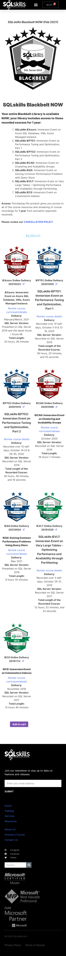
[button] (36, 5)
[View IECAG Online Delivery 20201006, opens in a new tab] (57, 406)
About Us (10, 829)
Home (8, 805)
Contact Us (11, 839)
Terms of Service (35, 945)
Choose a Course (15, 834)
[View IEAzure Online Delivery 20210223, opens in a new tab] (24, 284)
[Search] (28, 865)
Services (9, 816)
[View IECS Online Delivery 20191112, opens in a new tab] (23, 661)
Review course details (49, 316)
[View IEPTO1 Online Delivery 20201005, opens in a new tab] (57, 284)
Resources (11, 821)
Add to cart (19, 724)
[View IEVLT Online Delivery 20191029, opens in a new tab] (56, 529)
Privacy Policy (13, 945)
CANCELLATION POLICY (38, 221)
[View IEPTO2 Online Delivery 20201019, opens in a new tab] (24, 406)
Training (9, 810)
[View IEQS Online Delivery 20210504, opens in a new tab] (24, 529)
